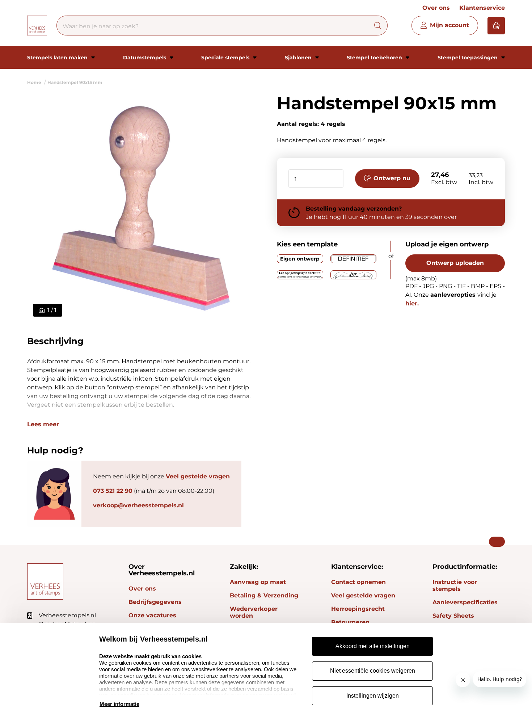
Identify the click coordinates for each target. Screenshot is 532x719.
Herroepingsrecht (358, 608)
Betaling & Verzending (264, 595)
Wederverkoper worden (254, 612)
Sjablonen (299, 57)
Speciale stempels (226, 57)
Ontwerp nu (391, 178)
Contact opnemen (358, 582)
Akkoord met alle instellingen (372, 646)
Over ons (436, 7)
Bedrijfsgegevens (155, 602)
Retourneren (350, 622)
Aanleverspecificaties (465, 602)
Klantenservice (482, 7)
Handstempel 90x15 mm (74, 82)
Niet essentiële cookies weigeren (372, 671)
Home (34, 82)
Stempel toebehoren (375, 57)
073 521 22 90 (112, 490)
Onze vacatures (152, 615)
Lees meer (43, 424)
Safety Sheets (453, 615)
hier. (412, 303)
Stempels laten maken (58, 57)
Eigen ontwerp (300, 258)
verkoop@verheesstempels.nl (138, 505)
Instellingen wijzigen (372, 696)
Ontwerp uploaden (455, 262)
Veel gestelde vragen (198, 476)
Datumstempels (145, 57)
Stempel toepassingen (468, 57)
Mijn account (449, 25)
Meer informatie (119, 704)
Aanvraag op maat (258, 582)
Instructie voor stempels (454, 585)
